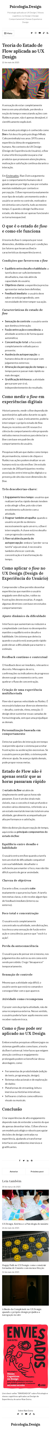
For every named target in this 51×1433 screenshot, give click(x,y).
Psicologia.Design (25, 6)
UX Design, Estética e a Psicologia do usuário (25, 1223)
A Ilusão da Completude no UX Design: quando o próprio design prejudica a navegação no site (22, 1312)
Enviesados (12, 175)
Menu (9, 33)
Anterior (14, 1171)
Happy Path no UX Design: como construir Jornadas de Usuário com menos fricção (24, 1266)
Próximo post (37, 1171)
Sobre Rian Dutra (25, 1410)
